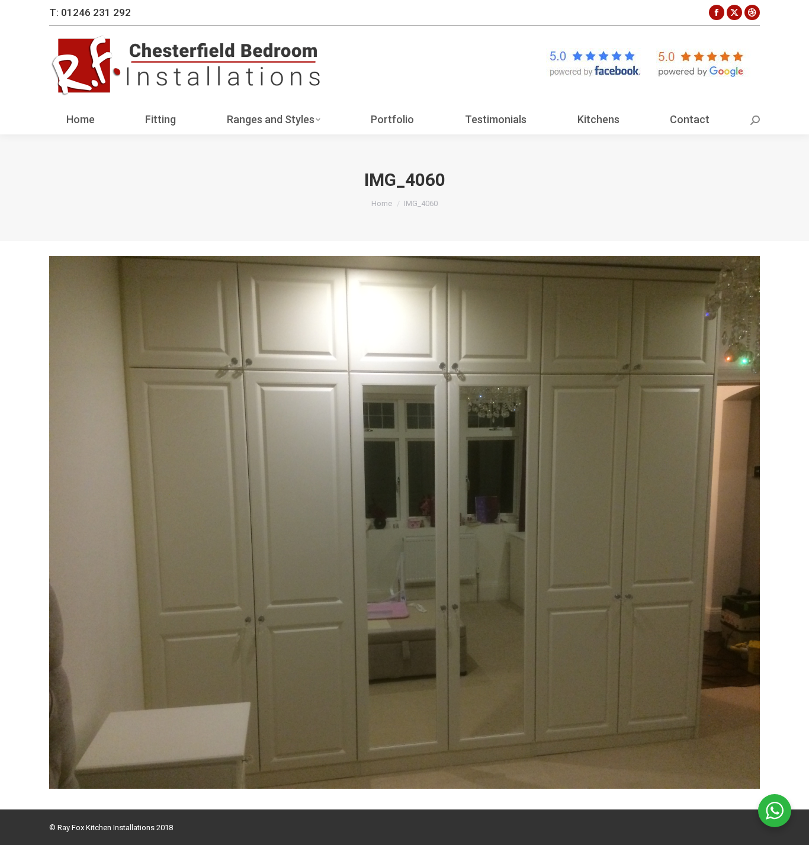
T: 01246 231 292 (90, 12)
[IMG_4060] (404, 522)
